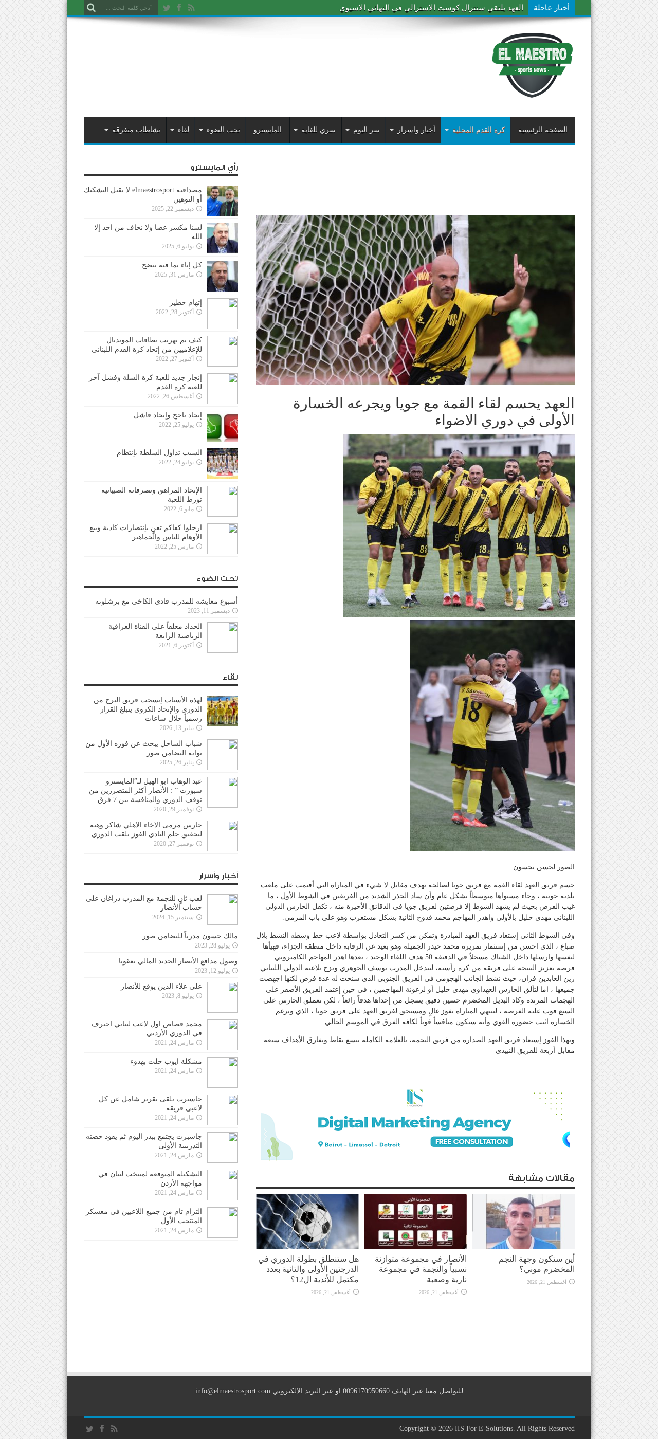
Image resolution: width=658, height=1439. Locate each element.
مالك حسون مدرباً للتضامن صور (190, 936)
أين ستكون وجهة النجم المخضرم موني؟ (537, 1264)
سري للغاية (318, 130)
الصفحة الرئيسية (543, 130)
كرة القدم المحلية (478, 130)
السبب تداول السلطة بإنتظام (159, 453)
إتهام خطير (186, 302)
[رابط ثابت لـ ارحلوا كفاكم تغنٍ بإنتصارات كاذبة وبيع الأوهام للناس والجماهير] (222, 552)
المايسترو (267, 130)
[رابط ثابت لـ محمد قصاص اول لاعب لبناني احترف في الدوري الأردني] (222, 1048)
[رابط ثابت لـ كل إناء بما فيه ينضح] (222, 289)
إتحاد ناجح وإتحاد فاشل (168, 415)
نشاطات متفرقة (136, 130)
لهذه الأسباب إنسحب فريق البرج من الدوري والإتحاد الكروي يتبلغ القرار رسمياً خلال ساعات (148, 709)
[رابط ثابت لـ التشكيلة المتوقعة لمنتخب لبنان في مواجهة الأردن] (222, 1198)
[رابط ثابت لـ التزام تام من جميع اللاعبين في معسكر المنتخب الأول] (222, 1236)
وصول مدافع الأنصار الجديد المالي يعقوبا (178, 961)
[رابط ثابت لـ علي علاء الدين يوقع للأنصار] (222, 1010)
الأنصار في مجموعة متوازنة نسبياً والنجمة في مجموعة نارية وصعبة (421, 1269)
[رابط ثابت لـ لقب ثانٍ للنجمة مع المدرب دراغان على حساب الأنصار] (222, 922)
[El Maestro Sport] (532, 92)
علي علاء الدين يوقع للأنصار (161, 986)
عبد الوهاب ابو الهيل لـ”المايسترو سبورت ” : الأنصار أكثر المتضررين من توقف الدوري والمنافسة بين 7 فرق (145, 790)
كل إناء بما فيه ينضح (172, 265)
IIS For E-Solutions (484, 1428)
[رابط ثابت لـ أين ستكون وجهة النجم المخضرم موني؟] (523, 1246)
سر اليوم (366, 130)
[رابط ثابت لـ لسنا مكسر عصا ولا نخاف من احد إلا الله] (222, 252)
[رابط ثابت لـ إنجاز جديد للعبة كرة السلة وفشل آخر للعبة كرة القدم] (222, 402)
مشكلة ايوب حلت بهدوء (166, 1061)
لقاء (183, 130)
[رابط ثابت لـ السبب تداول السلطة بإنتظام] (222, 477)
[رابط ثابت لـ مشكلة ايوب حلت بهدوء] (222, 1085)
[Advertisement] (271, 57)
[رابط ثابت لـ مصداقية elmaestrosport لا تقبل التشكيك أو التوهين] (222, 214)
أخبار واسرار (416, 130)
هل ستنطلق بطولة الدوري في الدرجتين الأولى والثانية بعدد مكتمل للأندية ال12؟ (308, 1269)
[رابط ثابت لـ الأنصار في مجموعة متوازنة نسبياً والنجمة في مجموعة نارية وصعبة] (415, 1246)
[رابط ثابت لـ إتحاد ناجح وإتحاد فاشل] (222, 439)
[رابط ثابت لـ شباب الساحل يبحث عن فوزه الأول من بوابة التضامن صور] (222, 768)
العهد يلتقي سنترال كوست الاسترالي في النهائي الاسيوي (431, 8)
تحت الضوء (223, 130)
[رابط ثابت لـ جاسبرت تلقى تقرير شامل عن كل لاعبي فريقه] (222, 1123)
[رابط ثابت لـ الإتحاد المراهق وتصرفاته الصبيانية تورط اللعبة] (222, 514)
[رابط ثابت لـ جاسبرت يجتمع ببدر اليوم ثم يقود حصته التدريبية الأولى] (222, 1160)
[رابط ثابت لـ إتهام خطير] (222, 327)
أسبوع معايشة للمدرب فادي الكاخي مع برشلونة (163, 601)
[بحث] (91, 7)
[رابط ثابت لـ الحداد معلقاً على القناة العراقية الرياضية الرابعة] (222, 650)
